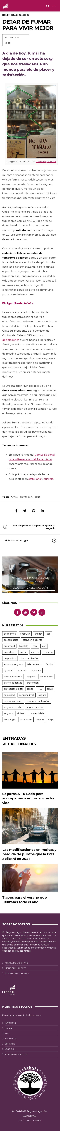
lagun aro (36, 670)
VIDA (7, 1033)
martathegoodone (46, 161)
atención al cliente (32, 640)
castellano (34, 478)
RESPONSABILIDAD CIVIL (16, 1054)
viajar (51, 719)
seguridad (9, 695)
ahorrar (38, 633)
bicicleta (23, 646)
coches (35, 652)
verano (40, 719)
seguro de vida (35, 707)
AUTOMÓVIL (10, 1023)
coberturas (9, 652)
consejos (48, 652)
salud (37, 497)
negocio (31, 676)
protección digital (13, 689)
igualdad (8, 670)
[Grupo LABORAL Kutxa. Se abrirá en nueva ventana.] (8, 990)
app (48, 633)
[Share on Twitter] (25, 511)
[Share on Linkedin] (42, 511)
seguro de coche (13, 707)
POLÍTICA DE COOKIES (30, 1120)
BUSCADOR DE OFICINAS (16, 973)
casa (35, 646)
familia (49, 664)
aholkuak (25, 633)
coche (23, 652)
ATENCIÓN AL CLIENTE (15, 968)
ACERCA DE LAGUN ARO (16, 963)
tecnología (9, 719)
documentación (29, 658)
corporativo (10, 658)
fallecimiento (34, 664)
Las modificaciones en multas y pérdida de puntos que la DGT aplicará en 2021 (29, 854)
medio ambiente (13, 676)
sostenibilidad (38, 713)
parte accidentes (13, 682)
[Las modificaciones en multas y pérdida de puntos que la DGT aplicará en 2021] (30, 826)
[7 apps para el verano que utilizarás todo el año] (30, 878)
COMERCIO (10, 1044)
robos (30, 689)
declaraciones (10, 339)
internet (22, 670)
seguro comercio (13, 701)
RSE (40, 689)
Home (5, 15)
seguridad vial (26, 695)
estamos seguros (13, 664)
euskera (48, 478)
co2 (44, 646)
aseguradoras (11, 640)
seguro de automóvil (38, 701)
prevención (26, 497)
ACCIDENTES (11, 1038)
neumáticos (46, 676)
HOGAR (8, 1028)
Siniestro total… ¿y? (16, 540)
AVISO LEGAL (30, 1116)
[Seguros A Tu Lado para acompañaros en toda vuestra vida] (30, 770)
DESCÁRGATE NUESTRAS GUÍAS (30, 587)
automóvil (9, 646)
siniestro (21, 713)
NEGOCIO (9, 1049)
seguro (42, 695)
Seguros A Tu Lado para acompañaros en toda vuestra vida (28, 798)
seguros (8, 713)
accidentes (10, 633)
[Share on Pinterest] (33, 511)
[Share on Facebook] (16, 511)
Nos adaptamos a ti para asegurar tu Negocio (34, 527)
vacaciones (26, 719)
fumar (14, 497)
